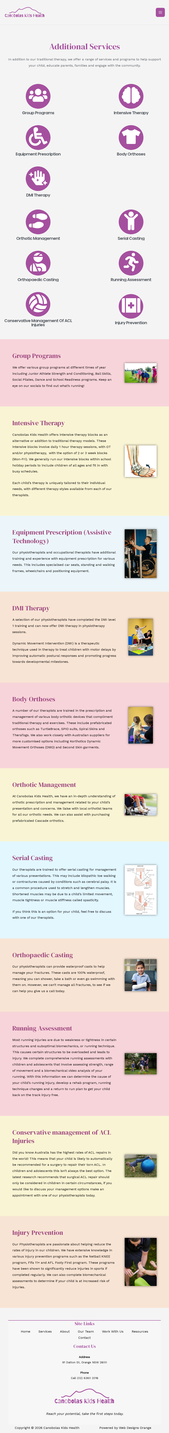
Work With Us (112, 1331)
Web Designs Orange (135, 1428)
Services (45, 1331)
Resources (140, 1331)
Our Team (86, 1331)
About (65, 1331)
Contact (84, 1338)
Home (25, 1331)
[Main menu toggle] (160, 12)
